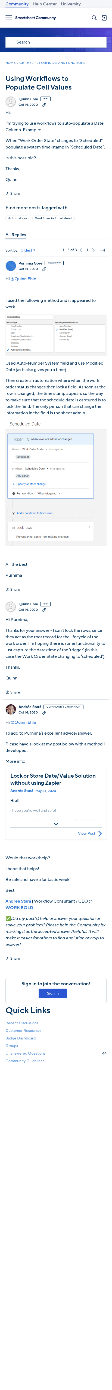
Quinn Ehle (28, 99)
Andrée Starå (29, 707)
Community (17, 4)
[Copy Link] (44, 104)
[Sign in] (104, 18)
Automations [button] (17, 218)
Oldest (26, 250)
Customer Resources (23, 1030)
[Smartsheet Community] (35, 18)
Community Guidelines (24, 1061)
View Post (86, 833)
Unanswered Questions (56, 1053)
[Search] (94, 18)
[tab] (15, 234)
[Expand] (56, 824)
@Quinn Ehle (23, 279)
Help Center (45, 4)
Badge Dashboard (20, 1038)
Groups (11, 1045)
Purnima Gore (30, 263)
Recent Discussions (21, 1023)
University (71, 4)
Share (12, 194)
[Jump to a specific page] (102, 250)
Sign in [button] (53, 993)
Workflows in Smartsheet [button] (53, 218)
